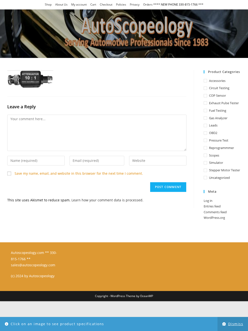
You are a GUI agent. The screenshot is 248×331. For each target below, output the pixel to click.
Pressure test (218, 140)
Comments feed (215, 212)
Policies (121, 4)
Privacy (135, 4)
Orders (148, 4)
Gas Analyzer (218, 118)
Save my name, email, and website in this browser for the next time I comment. (79, 173)
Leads (213, 125)
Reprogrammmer (221, 148)
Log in (208, 200)
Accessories (217, 81)
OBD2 (213, 133)
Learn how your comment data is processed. (107, 200)
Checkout (106, 4)
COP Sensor (217, 95)
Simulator (216, 162)
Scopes (214, 155)
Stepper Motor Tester (224, 170)
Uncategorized (219, 177)
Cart (93, 4)
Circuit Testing (219, 88)
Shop (48, 4)
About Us (61, 4)
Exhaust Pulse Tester (224, 103)
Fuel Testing (217, 110)
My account (79, 4)
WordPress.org (214, 217)
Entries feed (212, 206)
